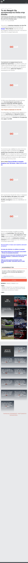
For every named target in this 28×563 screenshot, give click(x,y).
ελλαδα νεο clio (5, 288)
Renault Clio (9, 287)
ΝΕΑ (6, 8)
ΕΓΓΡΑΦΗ (14, 280)
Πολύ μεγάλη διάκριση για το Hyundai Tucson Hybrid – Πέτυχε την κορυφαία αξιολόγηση (13, 252)
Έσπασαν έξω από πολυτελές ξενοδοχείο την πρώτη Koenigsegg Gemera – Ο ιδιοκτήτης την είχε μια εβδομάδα (14, 256)
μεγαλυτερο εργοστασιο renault (17, 288)
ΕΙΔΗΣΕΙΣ (10, 8)
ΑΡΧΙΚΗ (2, 8)
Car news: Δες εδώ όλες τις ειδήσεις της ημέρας (13, 249)
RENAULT (9, 283)
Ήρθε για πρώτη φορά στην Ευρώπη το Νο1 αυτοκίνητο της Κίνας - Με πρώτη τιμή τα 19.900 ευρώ (13, 261)
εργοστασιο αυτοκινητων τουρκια (10, 290)
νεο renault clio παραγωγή (19, 287)
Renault (3, 28)
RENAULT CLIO (14, 283)
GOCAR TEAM (4, 20)
